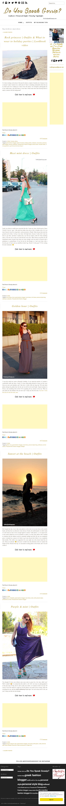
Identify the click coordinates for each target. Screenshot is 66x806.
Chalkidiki (12, 598)
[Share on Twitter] (5, 135)
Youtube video (42, 144)
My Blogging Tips (41, 22)
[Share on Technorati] (23, 135)
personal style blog (41, 297)
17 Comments (43, 739)
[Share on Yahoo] (19, 135)
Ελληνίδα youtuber (37, 793)
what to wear (35, 144)
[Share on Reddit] (21, 135)
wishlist (34, 790)
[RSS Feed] (24, 135)
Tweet (3, 133)
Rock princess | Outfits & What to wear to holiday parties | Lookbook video (25, 41)
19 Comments (43, 138)
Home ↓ (21, 22)
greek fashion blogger (11, 142)
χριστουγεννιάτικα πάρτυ (16, 146)
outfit (35, 598)
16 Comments (43, 441)
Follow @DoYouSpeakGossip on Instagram (33, 761)
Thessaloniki (33, 787)
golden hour (9, 445)
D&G (25, 771)
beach (7, 598)
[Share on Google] (14, 135)
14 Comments (43, 594)
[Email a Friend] (6, 135)
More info (53, 796)
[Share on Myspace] (15, 135)
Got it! (51, 799)
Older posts (7, 32)
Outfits (29, 22)
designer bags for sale (11, 743)
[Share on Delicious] (10, 135)
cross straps (9, 297)
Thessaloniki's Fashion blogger (24, 144)
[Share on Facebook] (3, 135)
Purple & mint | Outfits (25, 606)
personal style (39, 598)
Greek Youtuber (20, 142)
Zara (37, 790)
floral (13, 297)
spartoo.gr (27, 787)
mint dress (33, 297)
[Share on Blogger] (8, 135)
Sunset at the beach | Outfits (25, 453)
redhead (15, 144)
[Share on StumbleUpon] (17, 135)
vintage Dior (29, 745)
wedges (23, 446)
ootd (32, 598)
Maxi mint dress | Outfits (25, 153)
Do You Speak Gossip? (38, 770)
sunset (9, 599)
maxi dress (39, 142)
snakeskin (9, 299)
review (19, 787)
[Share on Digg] (12, 135)
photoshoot (5, 599)
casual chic (21, 771)
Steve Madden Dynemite (11, 745)
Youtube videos (14, 141)
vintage (30, 790)
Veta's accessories (21, 745)
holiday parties (28, 142)
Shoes (22, 787)
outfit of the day (35, 780)
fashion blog (21, 775)
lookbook (34, 142)
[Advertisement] (24, 114)
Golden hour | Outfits (25, 306)
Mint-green (35, 743)
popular (10, 144)
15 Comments (43, 293)
